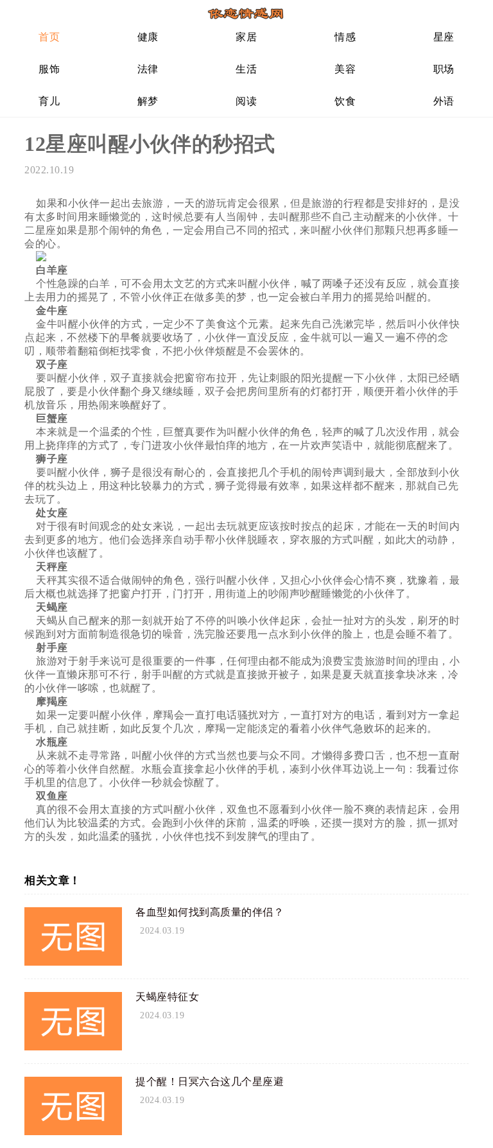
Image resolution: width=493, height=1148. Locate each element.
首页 (49, 36)
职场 (443, 69)
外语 (443, 101)
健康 (148, 36)
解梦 (148, 101)
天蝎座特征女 (167, 996)
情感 (345, 36)
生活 (246, 69)
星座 (443, 36)
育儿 (49, 101)
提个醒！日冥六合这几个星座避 (209, 1081)
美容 (345, 69)
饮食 (345, 101)
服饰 (49, 69)
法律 (148, 69)
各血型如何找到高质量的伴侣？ (209, 912)
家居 (246, 36)
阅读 (246, 101)
